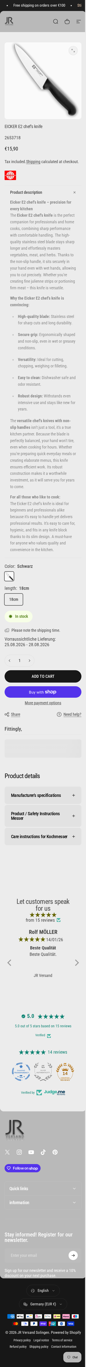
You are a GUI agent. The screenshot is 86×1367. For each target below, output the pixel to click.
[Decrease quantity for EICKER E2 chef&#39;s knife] (9, 660)
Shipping (33, 161)
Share (15, 714)
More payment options (43, 702)
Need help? (72, 714)
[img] (41, 942)
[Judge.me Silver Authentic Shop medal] (41, 1099)
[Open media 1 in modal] (73, 50)
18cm (13, 599)
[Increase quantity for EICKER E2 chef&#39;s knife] (29, 660)
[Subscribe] (69, 1283)
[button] (10, 990)
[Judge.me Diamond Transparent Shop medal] (19, 1099)
